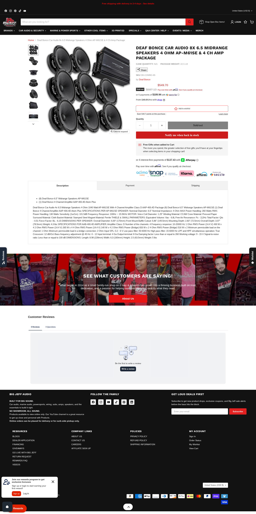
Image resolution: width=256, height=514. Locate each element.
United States (241, 11)
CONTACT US (78, 440)
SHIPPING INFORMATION (142, 444)
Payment (130, 185)
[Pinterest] (124, 402)
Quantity (140, 119)
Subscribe (238, 411)
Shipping (195, 185)
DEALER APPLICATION (23, 440)
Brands (8, 30)
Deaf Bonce (144, 79)
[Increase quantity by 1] (162, 125)
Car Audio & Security (31, 30)
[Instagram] (101, 402)
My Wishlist (194, 444)
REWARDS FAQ (19, 460)
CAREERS (76, 444)
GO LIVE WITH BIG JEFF (24, 452)
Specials (134, 30)
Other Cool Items (95, 30)
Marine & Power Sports (64, 30)
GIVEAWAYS (18, 448)
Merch (199, 30)
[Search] (189, 22)
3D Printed (118, 30)
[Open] (7, 507)
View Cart (193, 448)
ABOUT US (76, 436)
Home (31, 40)
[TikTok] (116, 402)
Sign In (192, 436)
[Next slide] (33, 123)
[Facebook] (93, 402)
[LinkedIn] (131, 402)
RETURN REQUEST (22, 456)
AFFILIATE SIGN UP (81, 448)
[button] (33, 50)
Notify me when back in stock (182, 135)
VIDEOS (16, 464)
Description (63, 185)
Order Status (195, 440)
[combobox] (103, 22)
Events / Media (181, 30)
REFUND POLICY (138, 440)
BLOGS (16, 436)
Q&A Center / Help (156, 30)
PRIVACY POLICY (138, 436)
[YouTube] (108, 402)
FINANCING (18, 444)
